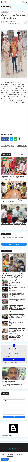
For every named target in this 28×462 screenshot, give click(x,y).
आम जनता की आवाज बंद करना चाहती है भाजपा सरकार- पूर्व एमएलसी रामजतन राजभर (12, 177)
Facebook (6, 139)
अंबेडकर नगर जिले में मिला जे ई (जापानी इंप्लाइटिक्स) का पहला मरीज (16, 282)
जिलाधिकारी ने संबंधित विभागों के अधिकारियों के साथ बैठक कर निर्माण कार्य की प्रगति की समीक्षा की (17, 316)
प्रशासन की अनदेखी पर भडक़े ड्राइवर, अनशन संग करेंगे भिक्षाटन (17, 300)
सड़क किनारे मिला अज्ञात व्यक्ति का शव (17, 288)
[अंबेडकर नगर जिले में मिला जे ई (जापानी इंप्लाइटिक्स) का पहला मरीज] (5, 283)
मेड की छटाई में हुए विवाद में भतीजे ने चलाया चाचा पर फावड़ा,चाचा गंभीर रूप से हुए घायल (17, 330)
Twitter (11, 139)
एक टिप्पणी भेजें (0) (14, 244)
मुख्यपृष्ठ (3, 11)
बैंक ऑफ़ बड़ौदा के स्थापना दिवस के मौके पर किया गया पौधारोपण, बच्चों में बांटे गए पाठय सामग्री (17, 337)
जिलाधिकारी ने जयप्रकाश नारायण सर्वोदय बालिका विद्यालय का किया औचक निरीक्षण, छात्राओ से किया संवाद (13, 225)
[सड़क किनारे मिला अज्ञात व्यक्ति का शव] (5, 289)
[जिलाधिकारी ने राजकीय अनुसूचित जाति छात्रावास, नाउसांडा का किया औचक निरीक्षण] (5, 295)
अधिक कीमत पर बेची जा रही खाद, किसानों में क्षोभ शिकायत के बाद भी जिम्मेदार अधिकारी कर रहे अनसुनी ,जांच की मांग (14, 384)
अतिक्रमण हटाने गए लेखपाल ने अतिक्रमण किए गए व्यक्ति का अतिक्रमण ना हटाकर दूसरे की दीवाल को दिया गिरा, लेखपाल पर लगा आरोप (17, 308)
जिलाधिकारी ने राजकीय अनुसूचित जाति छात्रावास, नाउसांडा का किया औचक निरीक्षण (17, 295)
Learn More (10, 456)
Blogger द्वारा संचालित (7, 435)
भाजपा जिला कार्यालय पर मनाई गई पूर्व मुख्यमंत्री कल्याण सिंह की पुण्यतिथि (13, 200)
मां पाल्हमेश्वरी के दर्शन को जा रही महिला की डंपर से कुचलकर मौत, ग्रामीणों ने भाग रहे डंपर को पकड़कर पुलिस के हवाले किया (13, 275)
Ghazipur (8, 11)
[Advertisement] (14, 119)
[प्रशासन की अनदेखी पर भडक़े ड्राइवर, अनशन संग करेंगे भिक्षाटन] (5, 301)
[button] (26, 2)
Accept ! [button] (5, 459)
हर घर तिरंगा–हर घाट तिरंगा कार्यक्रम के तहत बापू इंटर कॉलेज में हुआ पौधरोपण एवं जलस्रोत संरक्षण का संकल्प (17, 323)
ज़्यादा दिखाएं (24, 154)
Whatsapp (15, 139)
